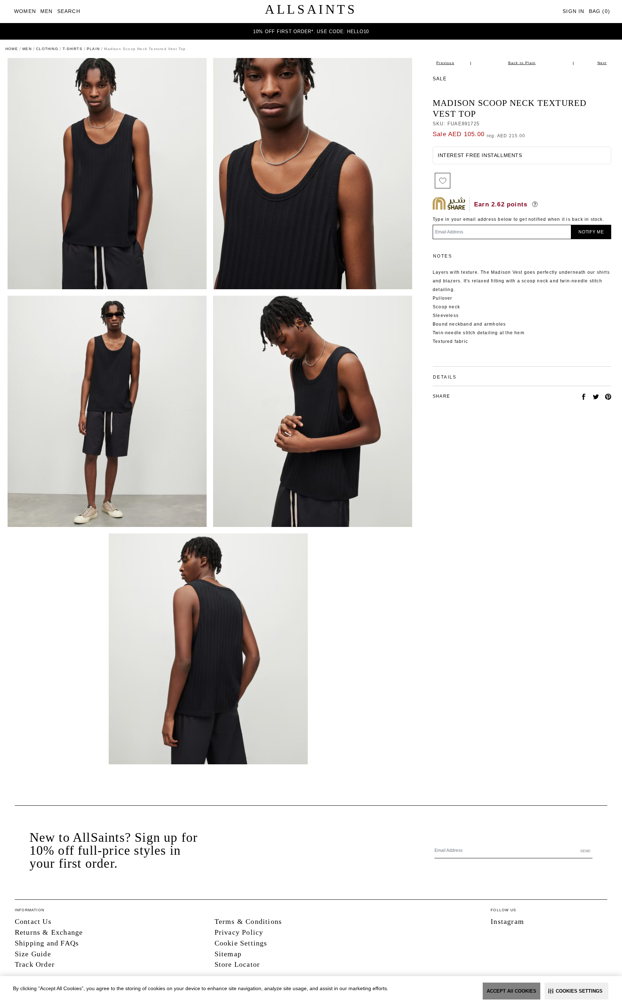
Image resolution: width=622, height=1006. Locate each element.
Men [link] (27, 49)
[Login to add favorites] (442, 180)
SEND (585, 851)
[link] (25, 11)
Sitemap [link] (228, 954)
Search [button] (68, 11)
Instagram (507, 921)
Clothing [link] (47, 49)
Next (602, 63)
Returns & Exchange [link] (49, 932)
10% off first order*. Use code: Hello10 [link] (311, 31)
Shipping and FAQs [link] (47, 943)
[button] (576, 991)
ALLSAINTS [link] (311, 9)
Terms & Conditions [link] (248, 921)
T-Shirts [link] (72, 49)
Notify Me (591, 231)
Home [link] (11, 49)
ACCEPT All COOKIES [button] (511, 991)
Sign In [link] (573, 11)
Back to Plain (522, 63)
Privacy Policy (239, 932)
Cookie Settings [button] (241, 943)
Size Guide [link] (33, 954)
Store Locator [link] (237, 964)
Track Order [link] (35, 964)
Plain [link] (93, 49)
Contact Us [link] (33, 921)
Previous (445, 63)
